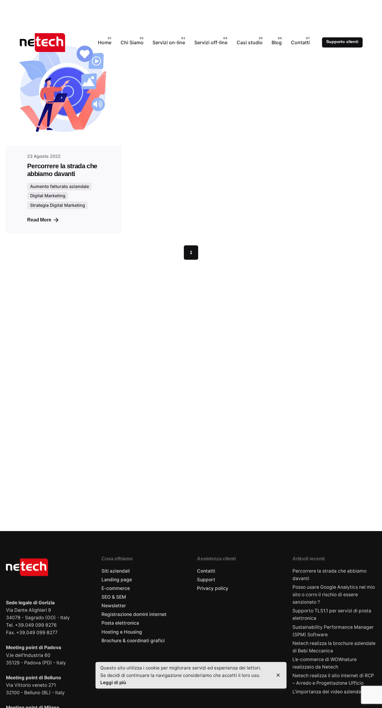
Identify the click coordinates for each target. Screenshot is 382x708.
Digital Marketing (47, 195)
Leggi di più (113, 682)
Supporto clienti (342, 41)
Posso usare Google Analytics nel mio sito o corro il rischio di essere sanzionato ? (333, 594)
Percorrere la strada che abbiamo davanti (62, 170)
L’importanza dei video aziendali (327, 692)
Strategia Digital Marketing (57, 205)
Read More (39, 219)
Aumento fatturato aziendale (59, 186)
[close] (278, 675)
